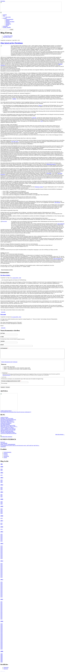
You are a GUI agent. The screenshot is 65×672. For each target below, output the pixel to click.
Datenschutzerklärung (6, 375)
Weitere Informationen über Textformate (9, 361)
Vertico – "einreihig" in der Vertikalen (8, 428)
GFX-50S (34, 117)
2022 (2, 484)
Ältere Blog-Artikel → (7, 37)
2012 (2, 579)
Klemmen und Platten (10, 21)
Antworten (3, 312)
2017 (2, 520)
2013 (2, 561)
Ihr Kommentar (4, 348)
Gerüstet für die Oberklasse (6, 423)
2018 (2, 516)
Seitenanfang (3, 446)
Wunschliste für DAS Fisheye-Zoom (8, 425)
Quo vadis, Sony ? (15, 141)
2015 (2, 531)
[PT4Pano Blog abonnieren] (6, 436)
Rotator (2, 444)
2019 (2, 506)
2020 (2, 499)
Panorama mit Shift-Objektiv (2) (7, 420)
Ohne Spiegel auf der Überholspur (12, 43)
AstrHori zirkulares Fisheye (6, 410)
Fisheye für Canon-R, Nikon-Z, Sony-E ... (9, 426)
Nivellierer (8, 22)
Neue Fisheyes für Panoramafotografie (8, 419)
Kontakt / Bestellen (7, 27)
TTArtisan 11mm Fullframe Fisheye (8, 432)
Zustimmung (5, 372)
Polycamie (3, 314)
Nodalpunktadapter (9, 19)
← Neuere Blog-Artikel (8, 35)
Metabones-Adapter (39, 186)
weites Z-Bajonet (60, 223)
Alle (2, 464)
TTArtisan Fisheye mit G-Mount (7, 427)
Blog (4, 15)
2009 (2, 651)
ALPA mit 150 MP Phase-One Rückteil (8, 433)
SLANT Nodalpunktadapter (9, 444)
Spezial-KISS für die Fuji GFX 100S (8, 429)
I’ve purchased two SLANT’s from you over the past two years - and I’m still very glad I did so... (20, 445)
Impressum (6, 668)
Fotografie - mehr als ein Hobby (7, 418)
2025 (2, 472)
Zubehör (7, 25)
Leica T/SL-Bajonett (57, 258)
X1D (42, 121)
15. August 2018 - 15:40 (16, 277)
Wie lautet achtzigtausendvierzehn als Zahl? (11, 380)
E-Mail (2, 336)
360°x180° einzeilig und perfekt (7, 431)
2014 (2, 543)
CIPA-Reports (57, 202)
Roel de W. (3, 442)
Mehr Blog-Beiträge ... (59, 434)
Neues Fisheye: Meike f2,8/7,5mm (7, 421)
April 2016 (49, 173)
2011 (2, 599)
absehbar (14, 98)
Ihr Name (3, 333)
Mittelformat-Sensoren (51, 164)
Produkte (5, 18)
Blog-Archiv (8, 17)
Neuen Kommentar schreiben (7, 269)
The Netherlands (4, 443)
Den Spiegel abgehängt (5, 424)
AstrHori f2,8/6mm (4, 417)
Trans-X (40, 105)
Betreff (2, 344)
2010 (2, 621)
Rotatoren (8, 20)
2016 (2, 526)
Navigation (3, 1)
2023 (2, 477)
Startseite (5, 14)
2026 (2, 466)
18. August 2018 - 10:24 (16, 316)
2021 (2, 492)
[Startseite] (31, 11)
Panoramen (5, 26)
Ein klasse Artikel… (6, 275)
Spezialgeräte (8, 23)
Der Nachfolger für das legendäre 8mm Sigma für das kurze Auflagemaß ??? (16, 412)
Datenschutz (6, 667)
